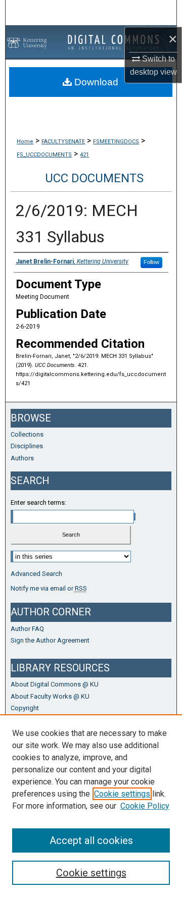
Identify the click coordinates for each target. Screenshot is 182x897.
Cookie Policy (144, 806)
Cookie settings (122, 794)
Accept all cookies (91, 840)
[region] (91, 805)
